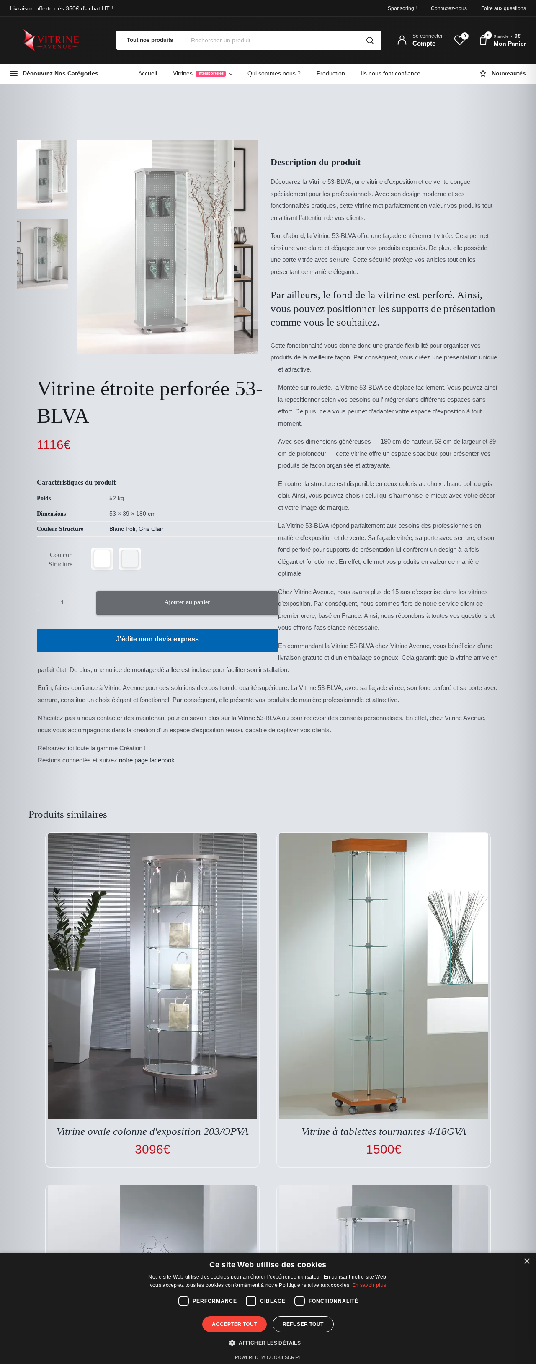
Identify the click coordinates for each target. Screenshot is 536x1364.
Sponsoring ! (402, 8)
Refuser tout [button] (303, 1324)
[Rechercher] (369, 40)
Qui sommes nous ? (274, 73)
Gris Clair (151, 528)
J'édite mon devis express (157, 639)
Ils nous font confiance (390, 73)
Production (331, 73)
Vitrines (198, 73)
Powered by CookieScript (268, 1357)
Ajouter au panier (187, 602)
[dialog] (268, 1308)
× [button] (526, 1261)
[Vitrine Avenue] (56, 40)
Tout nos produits (150, 40)
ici (71, 748)
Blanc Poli (122, 528)
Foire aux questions (503, 8)
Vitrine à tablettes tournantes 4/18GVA (384, 1131)
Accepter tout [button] (234, 1324)
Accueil (147, 73)
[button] (102, 559)
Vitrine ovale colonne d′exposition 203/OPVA (152, 1131)
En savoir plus (369, 1285)
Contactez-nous (449, 8)
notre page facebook (147, 760)
